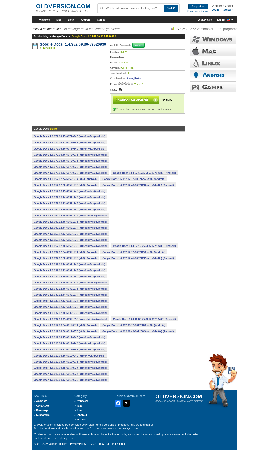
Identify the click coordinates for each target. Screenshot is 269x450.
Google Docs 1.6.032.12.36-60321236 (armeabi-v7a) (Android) (70, 282)
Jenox (122, 443)
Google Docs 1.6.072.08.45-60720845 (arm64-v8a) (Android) (69, 136)
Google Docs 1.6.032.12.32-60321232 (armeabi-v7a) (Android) (70, 307)
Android (85, 19)
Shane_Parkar (133, 78)
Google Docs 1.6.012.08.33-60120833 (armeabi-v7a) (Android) (70, 380)
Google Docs (60, 36)
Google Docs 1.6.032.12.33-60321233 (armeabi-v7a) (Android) (70, 300)
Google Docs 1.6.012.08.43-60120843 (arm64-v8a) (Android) (69, 349)
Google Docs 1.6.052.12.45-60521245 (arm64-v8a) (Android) (69, 191)
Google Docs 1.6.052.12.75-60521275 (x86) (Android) (144, 173)
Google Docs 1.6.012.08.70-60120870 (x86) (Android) (65, 331)
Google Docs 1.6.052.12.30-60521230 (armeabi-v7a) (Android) (70, 246)
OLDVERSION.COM (63, 6)
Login (215, 9)
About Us (41, 401)
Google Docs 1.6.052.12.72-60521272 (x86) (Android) (133, 179)
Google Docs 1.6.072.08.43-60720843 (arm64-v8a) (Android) (69, 142)
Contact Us (43, 405)
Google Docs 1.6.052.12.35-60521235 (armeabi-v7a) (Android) (70, 221)
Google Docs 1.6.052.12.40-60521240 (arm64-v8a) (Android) (69, 209)
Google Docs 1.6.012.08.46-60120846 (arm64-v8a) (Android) (138, 331)
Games (101, 19)
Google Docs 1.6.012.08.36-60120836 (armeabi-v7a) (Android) (70, 361)
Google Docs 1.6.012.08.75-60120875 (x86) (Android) (144, 319)
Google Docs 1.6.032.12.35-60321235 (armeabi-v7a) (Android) (70, 288)
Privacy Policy (78, 443)
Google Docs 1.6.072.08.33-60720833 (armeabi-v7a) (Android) (70, 166)
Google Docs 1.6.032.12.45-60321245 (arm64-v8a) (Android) (138, 258)
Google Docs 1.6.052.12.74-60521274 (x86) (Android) (65, 179)
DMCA (92, 443)
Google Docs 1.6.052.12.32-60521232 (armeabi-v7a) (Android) (70, 240)
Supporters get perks (197, 11)
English (221, 19)
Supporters (43, 414)
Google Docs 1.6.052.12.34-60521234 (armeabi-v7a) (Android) (70, 227)
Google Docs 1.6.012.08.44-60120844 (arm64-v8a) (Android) (69, 343)
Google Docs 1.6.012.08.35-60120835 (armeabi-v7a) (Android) (70, 367)
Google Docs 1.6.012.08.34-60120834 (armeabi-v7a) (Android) (70, 374)
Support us (198, 6)
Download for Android (131, 100)
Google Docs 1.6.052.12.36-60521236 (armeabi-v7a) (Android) (70, 215)
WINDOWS (213, 39)
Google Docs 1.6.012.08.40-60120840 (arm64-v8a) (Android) (69, 355)
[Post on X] (120, 89)
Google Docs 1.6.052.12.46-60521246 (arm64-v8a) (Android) (138, 185)
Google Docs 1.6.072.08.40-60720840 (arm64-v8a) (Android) (69, 148)
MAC (213, 51)
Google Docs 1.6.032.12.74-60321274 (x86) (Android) (65, 252)
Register (227, 9)
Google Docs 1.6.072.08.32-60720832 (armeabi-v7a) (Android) (70, 173)
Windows (44, 19)
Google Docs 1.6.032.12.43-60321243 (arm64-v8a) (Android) (69, 270)
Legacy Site (205, 19)
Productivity (41, 36)
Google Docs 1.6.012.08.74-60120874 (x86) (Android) (65, 325)
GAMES (213, 86)
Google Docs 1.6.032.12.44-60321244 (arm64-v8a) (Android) (69, 264)
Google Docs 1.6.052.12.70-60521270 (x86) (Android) (65, 185)
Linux (71, 19)
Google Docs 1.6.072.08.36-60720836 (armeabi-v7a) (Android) (70, 154)
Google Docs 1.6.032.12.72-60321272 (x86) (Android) (133, 252)
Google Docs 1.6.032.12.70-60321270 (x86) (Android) (65, 258)
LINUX (213, 63)
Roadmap (42, 410)
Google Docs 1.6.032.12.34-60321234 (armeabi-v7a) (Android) (70, 294)
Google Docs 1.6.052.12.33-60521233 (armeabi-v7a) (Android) (70, 233)
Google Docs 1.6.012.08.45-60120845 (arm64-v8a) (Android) (69, 337)
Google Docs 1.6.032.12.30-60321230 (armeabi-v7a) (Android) (70, 313)
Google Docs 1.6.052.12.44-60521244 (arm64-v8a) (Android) (69, 197)
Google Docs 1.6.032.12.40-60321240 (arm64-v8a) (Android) (69, 276)
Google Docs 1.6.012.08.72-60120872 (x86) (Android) (133, 325)
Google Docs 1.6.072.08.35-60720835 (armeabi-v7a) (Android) (70, 160)
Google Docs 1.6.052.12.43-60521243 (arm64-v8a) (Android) (69, 203)
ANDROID (213, 75)
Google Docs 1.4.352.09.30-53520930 (73, 44)
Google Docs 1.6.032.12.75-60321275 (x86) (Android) (144, 246)
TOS (101, 443)
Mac (58, 19)
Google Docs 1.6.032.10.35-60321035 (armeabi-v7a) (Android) (70, 319)
